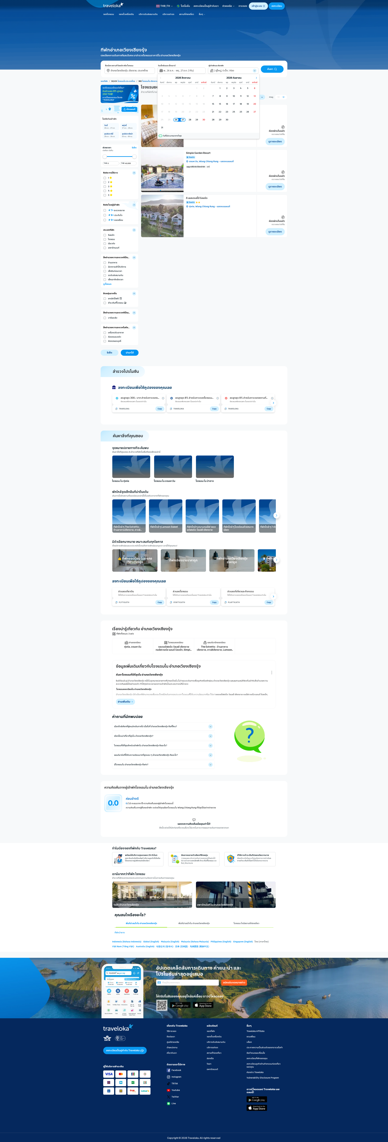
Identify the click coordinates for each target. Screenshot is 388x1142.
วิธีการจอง (171, 1031)
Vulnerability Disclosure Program (263, 1077)
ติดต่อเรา (171, 1036)
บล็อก (249, 1042)
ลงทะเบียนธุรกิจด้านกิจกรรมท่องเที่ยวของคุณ (264, 1065)
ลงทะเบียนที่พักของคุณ (257, 1058)
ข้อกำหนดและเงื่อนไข (256, 1053)
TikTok (175, 1083)
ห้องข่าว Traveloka (255, 1072)
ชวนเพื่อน (251, 1036)
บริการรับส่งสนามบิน (216, 1042)
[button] (258, 6)
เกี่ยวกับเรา (172, 1053)
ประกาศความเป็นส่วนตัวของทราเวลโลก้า (265, 1047)
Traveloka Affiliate (255, 1031)
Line (174, 1103)
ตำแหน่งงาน (172, 1047)
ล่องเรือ (210, 1058)
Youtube (176, 1090)
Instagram (176, 1076)
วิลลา (209, 1063)
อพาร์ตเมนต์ (212, 1069)
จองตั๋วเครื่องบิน (214, 1036)
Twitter (175, 1096)
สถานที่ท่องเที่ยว (214, 1053)
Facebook (176, 1070)
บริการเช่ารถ (212, 1047)
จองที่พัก (211, 1031)
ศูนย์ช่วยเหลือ (173, 1042)
